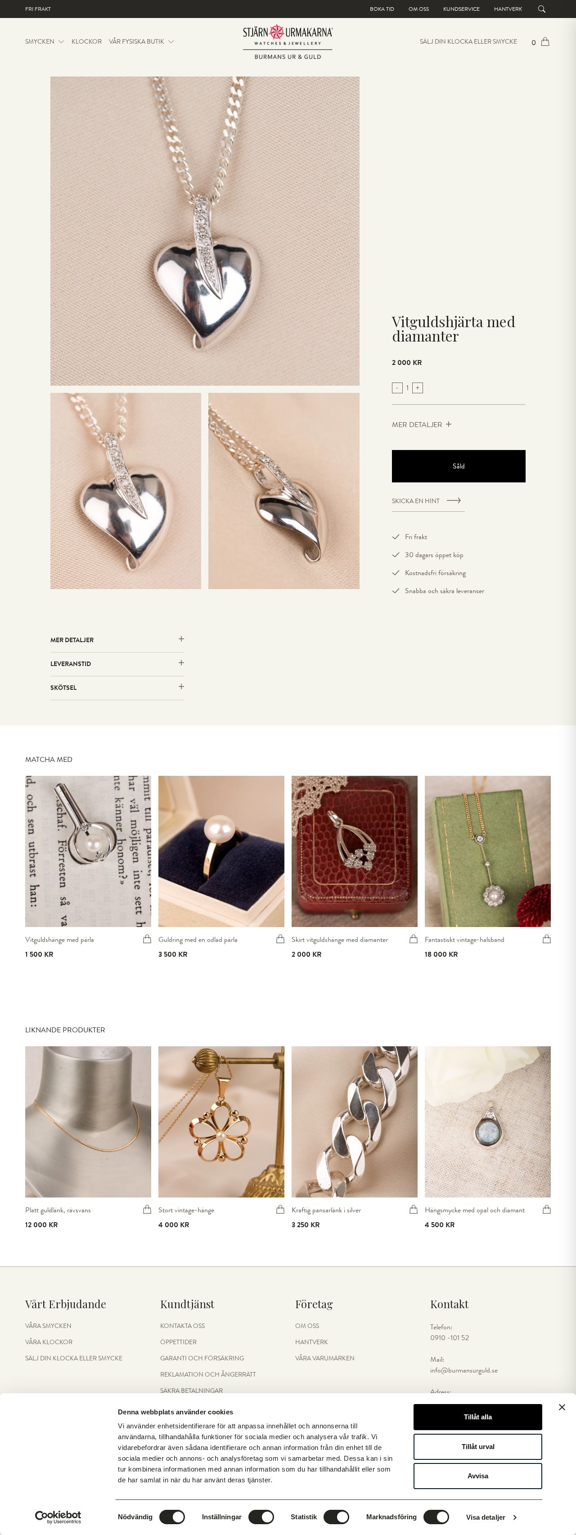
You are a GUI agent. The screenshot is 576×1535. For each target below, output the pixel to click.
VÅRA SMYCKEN (48, 1326)
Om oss (419, 9)
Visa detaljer (485, 1517)
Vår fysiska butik (136, 41)
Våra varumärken (325, 1358)
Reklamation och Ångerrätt (208, 1374)
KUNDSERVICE (461, 9)
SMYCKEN (39, 41)
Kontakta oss (182, 1326)
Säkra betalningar (191, 1390)
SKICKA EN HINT (416, 501)
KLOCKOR (87, 41)
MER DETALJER (417, 424)
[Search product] (541, 9)
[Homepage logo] (288, 42)
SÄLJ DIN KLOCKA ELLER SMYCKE (468, 41)
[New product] (88, 851)
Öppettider (178, 1342)
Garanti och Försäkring (202, 1358)
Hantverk (508, 9)
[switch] (261, 1517)
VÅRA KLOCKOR (48, 1342)
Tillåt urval (478, 1446)
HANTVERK (311, 1342)
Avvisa (478, 1476)
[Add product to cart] (147, 938)
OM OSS (307, 1326)
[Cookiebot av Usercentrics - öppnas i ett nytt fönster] (58, 1517)
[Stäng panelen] (562, 1407)
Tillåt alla (478, 1417)
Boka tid (382, 9)
